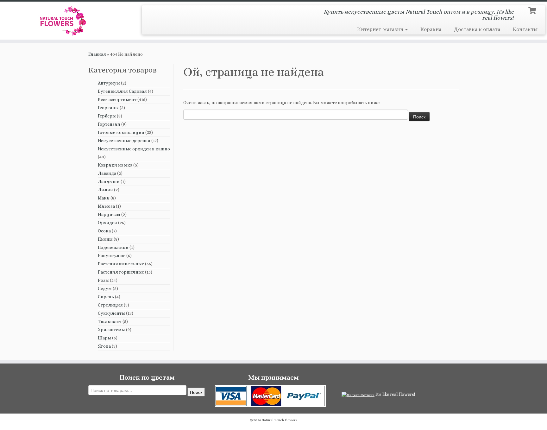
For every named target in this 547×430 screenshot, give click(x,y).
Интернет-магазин (381, 29)
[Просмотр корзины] (533, 10)
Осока (104, 230)
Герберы (107, 115)
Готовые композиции (121, 132)
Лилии (105, 189)
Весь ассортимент (117, 99)
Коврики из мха (115, 165)
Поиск (196, 392)
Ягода (104, 346)
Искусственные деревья (124, 140)
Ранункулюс (111, 255)
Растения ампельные (121, 263)
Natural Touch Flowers (279, 420)
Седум (105, 288)
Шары (104, 337)
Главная (97, 54)
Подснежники (113, 247)
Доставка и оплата (477, 29)
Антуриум (109, 82)
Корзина (430, 29)
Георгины (108, 107)
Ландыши (109, 181)
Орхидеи (107, 222)
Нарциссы (109, 214)
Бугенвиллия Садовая (122, 91)
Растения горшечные (121, 272)
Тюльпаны (110, 321)
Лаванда (107, 173)
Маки (104, 197)
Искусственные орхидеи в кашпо (134, 148)
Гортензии (109, 124)
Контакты (525, 29)
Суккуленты (111, 313)
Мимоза (106, 206)
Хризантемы (111, 329)
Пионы (105, 239)
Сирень (106, 296)
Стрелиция (110, 304)
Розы (103, 280)
